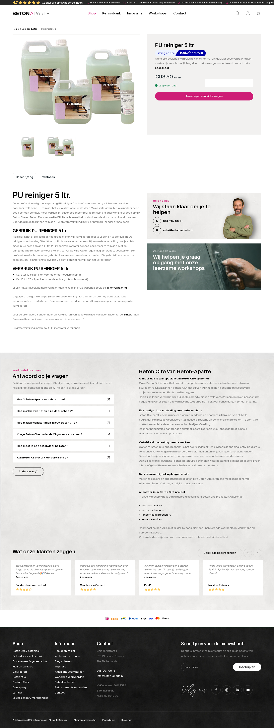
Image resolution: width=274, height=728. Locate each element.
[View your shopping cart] (258, 13)
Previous (248, 553)
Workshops (158, 13)
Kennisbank (111, 13)
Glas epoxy (19, 687)
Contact (179, 13)
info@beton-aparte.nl (178, 230)
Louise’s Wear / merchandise (30, 698)
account (248, 13)
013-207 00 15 (172, 221)
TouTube (248, 690)
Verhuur (17, 692)
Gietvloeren (20, 671)
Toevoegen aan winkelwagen (204, 96)
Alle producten (30, 29)
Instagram (226, 690)
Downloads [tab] (47, 177)
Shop (92, 13)
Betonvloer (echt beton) (27, 656)
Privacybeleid (108, 720)
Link (204, 266)
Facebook (216, 690)
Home (16, 29)
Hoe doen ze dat (65, 651)
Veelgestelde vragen (67, 656)
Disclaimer (126, 720)
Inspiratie (134, 13)
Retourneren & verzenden (71, 687)
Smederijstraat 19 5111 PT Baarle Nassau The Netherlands (110, 656)
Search (237, 13)
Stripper (129, 314)
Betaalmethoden (65, 682)
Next (257, 553)
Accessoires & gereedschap (30, 661)
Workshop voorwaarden (69, 677)
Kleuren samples (23, 666)
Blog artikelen (63, 661)
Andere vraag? (28, 471)
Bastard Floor (21, 682)
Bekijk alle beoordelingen (220, 553)
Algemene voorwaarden (69, 671)
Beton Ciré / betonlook (26, 651)
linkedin (237, 690)
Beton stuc (19, 677)
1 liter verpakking (116, 287)
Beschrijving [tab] (24, 177)
